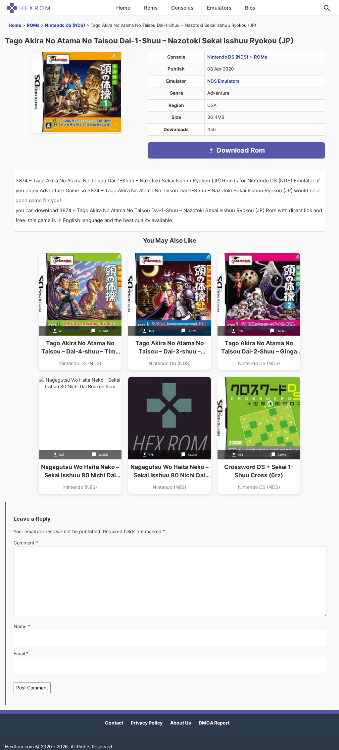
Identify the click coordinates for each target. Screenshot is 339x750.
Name (22, 626)
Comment (26, 542)
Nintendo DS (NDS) (65, 25)
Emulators (219, 8)
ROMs (33, 25)
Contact (114, 723)
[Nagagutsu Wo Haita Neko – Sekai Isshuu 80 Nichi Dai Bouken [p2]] (169, 435)
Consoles (182, 8)
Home (123, 8)
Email (21, 653)
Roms (151, 8)
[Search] (326, 8)
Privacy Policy (147, 723)
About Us (180, 723)
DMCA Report (214, 723)
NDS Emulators (223, 81)
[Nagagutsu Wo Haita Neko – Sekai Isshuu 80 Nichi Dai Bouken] (80, 435)
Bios (250, 8)
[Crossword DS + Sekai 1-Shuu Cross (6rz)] (259, 435)
